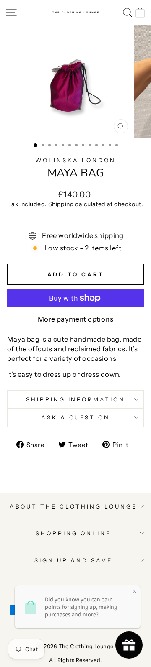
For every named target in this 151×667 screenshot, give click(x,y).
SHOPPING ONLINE (74, 533)
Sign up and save (73, 560)
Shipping (61, 204)
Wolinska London (75, 160)
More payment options (75, 319)
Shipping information (75, 399)
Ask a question (75, 417)
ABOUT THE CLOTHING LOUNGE (73, 506)
